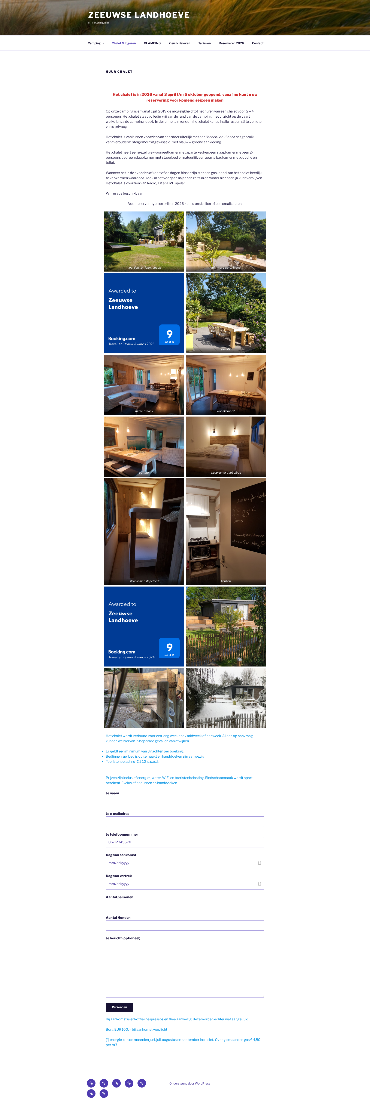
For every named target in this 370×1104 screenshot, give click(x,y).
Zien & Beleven (179, 43)
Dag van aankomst (121, 855)
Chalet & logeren (124, 43)
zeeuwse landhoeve (139, 15)
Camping (94, 43)
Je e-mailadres (117, 814)
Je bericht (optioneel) (123, 938)
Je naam (112, 793)
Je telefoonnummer (122, 834)
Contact (258, 43)
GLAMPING (152, 43)
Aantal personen (119, 897)
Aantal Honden (118, 918)
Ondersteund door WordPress (189, 1083)
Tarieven (204, 43)
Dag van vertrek (119, 876)
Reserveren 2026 (231, 43)
